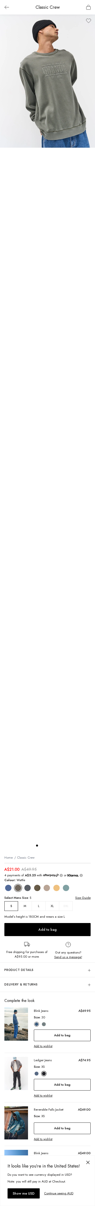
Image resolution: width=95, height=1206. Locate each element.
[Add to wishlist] (88, 21)
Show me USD (24, 1193)
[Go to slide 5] (56, 846)
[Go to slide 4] (52, 846)
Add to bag (47, 929)
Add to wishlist (43, 1046)
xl (52, 906)
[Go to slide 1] (37, 846)
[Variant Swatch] (8, 888)
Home (8, 857)
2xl (65, 906)
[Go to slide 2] (42, 846)
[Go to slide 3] (47, 846)
